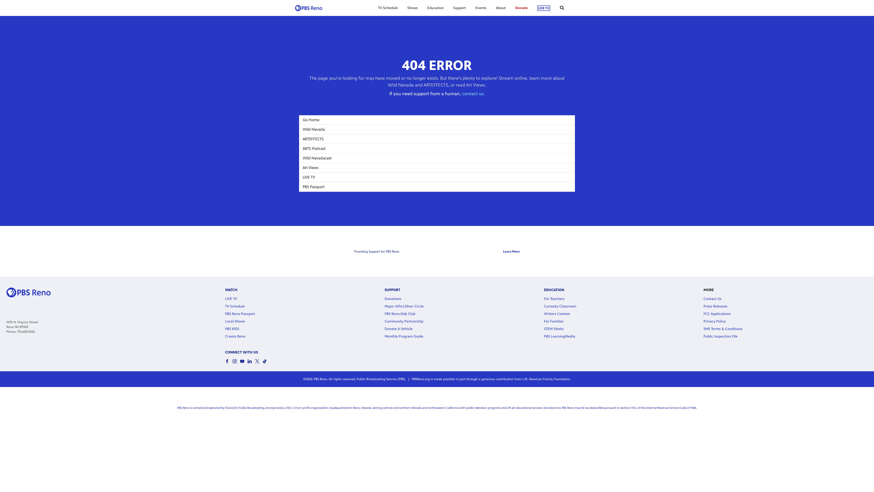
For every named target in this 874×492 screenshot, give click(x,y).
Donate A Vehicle (399, 329)
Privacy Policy (715, 321)
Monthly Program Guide (404, 336)
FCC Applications (717, 314)
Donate (521, 8)
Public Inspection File (721, 336)
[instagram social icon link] (236, 363)
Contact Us (713, 299)
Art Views (310, 167)
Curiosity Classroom (560, 306)
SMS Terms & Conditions (723, 329)
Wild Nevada (314, 129)
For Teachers (554, 299)
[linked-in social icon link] (251, 363)
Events (480, 8)
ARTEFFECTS (313, 139)
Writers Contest (557, 314)
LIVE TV (543, 8)
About (501, 8)
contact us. (473, 93)
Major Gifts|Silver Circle (404, 306)
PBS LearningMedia (559, 336)
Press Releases (715, 306)
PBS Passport (314, 186)
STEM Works (554, 329)
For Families (554, 321)
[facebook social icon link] (229, 363)
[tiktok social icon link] (266, 363)
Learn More (511, 252)
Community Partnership (404, 321)
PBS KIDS (232, 329)
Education (435, 8)
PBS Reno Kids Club (400, 314)
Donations (393, 299)
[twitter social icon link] (259, 363)
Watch (231, 290)
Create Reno (235, 336)
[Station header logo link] (308, 8)
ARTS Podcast (314, 148)
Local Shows (235, 321)
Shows (412, 8)
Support (459, 8)
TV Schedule (388, 8)
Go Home (311, 120)
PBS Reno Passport (240, 314)
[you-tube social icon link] (244, 363)
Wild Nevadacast (317, 158)
